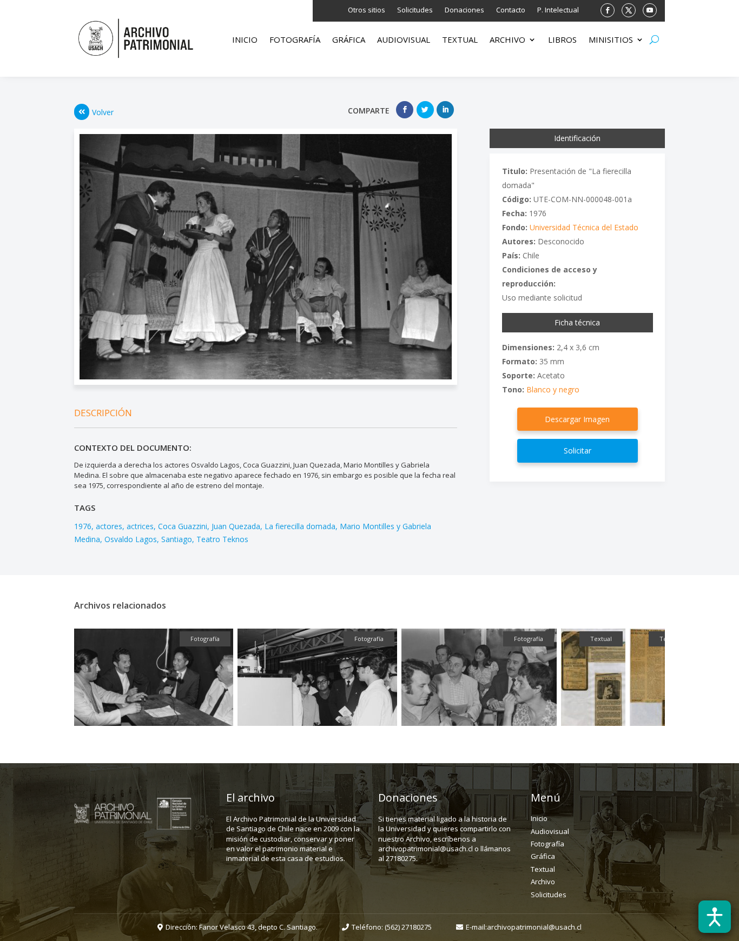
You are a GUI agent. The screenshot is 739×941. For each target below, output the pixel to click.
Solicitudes (415, 10)
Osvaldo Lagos (130, 539)
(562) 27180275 (408, 927)
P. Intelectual (558, 10)
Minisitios (611, 40)
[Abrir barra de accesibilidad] (714, 916)
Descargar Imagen (577, 419)
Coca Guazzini (182, 526)
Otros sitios (366, 10)
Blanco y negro (552, 389)
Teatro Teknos (222, 539)
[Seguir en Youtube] (650, 10)
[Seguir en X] (629, 10)
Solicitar (577, 450)
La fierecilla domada (300, 526)
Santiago (176, 539)
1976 (82, 526)
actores (109, 526)
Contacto (510, 10)
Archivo (507, 40)
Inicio (245, 40)
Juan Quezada (236, 526)
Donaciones (464, 10)
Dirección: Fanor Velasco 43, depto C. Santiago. (242, 927)
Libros (562, 40)
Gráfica (348, 40)
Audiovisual (403, 40)
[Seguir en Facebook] (608, 10)
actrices (140, 526)
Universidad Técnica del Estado (584, 227)
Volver (103, 112)
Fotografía (294, 40)
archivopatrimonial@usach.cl (534, 927)
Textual (460, 40)
